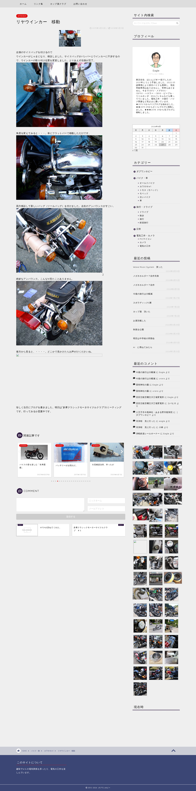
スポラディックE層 (142, 302)
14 (169, 139)
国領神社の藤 (142, 384)
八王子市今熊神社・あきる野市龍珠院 (154, 412)
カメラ (143, 242)
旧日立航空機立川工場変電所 (150, 397)
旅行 (142, 219)
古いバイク (145, 197)
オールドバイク (147, 183)
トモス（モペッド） (149, 190)
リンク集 (38, 4)
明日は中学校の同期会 (144, 338)
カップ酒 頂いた (141, 311)
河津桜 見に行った (145, 421)
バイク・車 (142, 178)
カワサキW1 (22, 16)
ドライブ (144, 212)
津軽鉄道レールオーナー (148, 433)
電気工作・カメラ (145, 235)
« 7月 (135, 150)
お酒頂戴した (139, 320)
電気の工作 (145, 246)
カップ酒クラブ (58, 4)
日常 (138, 229)
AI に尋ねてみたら (142, 347)
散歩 (142, 215)
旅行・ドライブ (144, 207)
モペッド (144, 193)
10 (143, 139)
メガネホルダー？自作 (144, 285)
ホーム (23, 4)
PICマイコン (146, 239)
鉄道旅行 (144, 222)
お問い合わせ (80, 4)
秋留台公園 (138, 329)
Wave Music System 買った (148, 267)
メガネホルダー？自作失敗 (146, 276)
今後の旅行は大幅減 (143, 294)
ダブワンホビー (144, 171)
